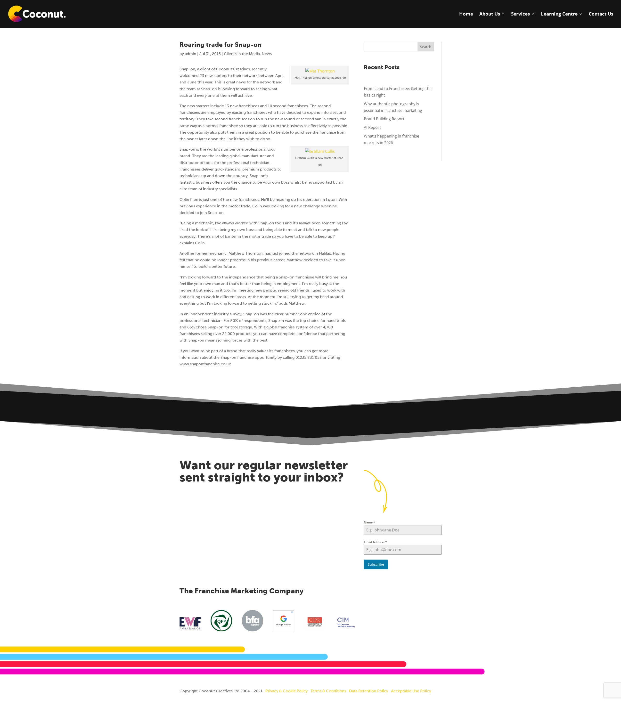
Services (520, 14)
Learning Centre (559, 14)
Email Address (375, 542)
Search (425, 46)
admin (190, 53)
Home (466, 14)
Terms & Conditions (328, 691)
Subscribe (376, 564)
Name (369, 522)
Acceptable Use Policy (411, 691)
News (267, 53)
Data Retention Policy (368, 691)
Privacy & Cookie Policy (286, 691)
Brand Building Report (384, 119)
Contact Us (601, 14)
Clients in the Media (242, 53)
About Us (489, 14)
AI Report (372, 127)
